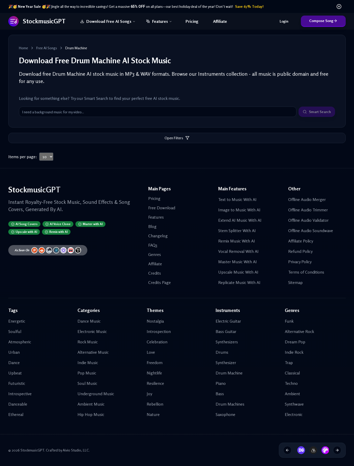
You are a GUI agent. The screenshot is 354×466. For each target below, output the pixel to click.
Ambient (292, 393)
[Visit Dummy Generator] (299, 450)
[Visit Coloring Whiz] (323, 450)
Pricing (192, 21)
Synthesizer (226, 362)
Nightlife (154, 372)
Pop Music (86, 372)
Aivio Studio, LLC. (76, 450)
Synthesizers (227, 341)
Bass (220, 393)
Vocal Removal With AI (238, 251)
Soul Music (87, 383)
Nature (153, 414)
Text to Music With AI (237, 199)
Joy (149, 393)
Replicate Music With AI (239, 282)
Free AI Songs (46, 48)
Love (151, 352)
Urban (14, 352)
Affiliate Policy (300, 241)
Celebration (157, 341)
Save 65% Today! (249, 6)
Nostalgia (155, 321)
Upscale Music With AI (238, 272)
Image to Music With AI (239, 209)
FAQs (152, 245)
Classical (292, 372)
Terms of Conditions (306, 272)
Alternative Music (93, 352)
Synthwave (294, 404)
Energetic (16, 321)
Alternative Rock (299, 331)
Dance (14, 362)
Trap (289, 362)
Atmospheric (19, 341)
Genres (154, 254)
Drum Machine (229, 372)
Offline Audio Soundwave (310, 230)
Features (160, 21)
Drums (222, 352)
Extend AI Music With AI (239, 220)
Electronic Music (92, 331)
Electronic (293, 414)
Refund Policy (300, 251)
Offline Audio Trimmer (308, 209)
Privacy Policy (299, 261)
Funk (289, 321)
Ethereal (15, 414)
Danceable (17, 404)
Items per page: (22, 156)
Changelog (158, 235)
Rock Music (87, 341)
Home (23, 48)
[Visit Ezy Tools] (311, 450)
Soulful (14, 331)
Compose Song (321, 20)
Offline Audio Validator (308, 220)
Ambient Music (90, 404)
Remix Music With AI (236, 241)
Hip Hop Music (90, 414)
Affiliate (220, 21)
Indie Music (87, 362)
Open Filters (174, 138)
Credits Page (159, 282)
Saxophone (225, 414)
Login (284, 21)
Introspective (20, 393)
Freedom (154, 362)
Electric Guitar (228, 321)
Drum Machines (230, 404)
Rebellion (155, 404)
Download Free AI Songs (108, 21)
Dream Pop (295, 341)
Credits (154, 273)
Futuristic (16, 383)
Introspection (159, 331)
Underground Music (95, 393)
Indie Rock (294, 352)
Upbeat (15, 372)
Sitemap (295, 282)
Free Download (161, 207)
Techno (291, 383)
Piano (221, 383)
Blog (152, 226)
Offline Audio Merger (307, 199)
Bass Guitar (226, 331)
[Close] (339, 6)
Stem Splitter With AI (237, 230)
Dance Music (89, 321)
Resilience (155, 383)
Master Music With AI (237, 261)
